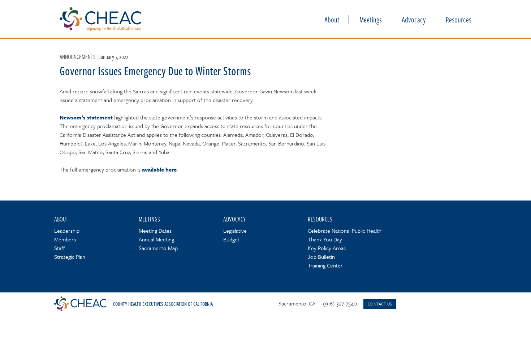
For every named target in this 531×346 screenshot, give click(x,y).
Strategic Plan (69, 257)
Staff (59, 248)
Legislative (235, 231)
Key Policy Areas (327, 248)
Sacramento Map (158, 248)
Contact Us (380, 304)
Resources (458, 19)
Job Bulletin (321, 257)
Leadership (66, 231)
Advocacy (414, 19)
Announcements (77, 56)
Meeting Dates (155, 231)
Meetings (370, 19)
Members (65, 239)
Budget (231, 239)
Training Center (325, 265)
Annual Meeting (156, 239)
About (332, 19)
